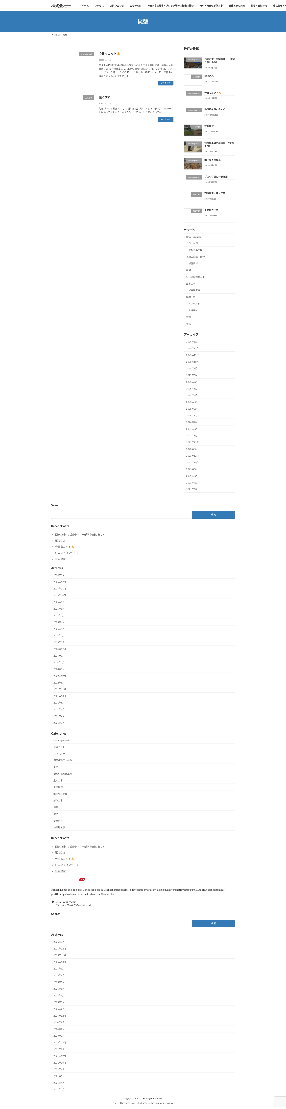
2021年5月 (191, 475)
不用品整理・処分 (195, 256)
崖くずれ (105, 97)
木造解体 (193, 310)
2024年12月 (192, 415)
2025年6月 (191, 388)
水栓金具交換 (195, 250)
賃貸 (188, 317)
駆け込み (209, 76)
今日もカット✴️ (109, 53)
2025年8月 (191, 375)
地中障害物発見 (212, 160)
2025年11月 (192, 355)
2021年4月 (191, 482)
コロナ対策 (192, 243)
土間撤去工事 (211, 210)
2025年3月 (191, 402)
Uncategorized (193, 236)
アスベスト (194, 303)
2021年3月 (191, 489)
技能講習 (209, 126)
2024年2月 (191, 428)
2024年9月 (191, 422)
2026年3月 (191, 341)
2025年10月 (192, 361)
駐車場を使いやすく (214, 109)
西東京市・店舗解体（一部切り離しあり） (80, 534)
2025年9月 (191, 368)
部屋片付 (193, 263)
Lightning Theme (143, 1103)
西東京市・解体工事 (214, 193)
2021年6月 (191, 469)
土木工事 (190, 283)
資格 (188, 323)
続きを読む (166, 83)
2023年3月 (191, 435)
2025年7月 (191, 382)
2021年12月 (192, 455)
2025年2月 (191, 408)
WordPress (128, 1103)
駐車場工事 (194, 290)
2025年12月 (192, 348)
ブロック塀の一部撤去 (216, 176)
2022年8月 (191, 449)
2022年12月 (192, 442)
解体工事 (190, 297)
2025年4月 (191, 395)
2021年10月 (192, 462)
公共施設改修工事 (195, 276)
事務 (188, 270)
